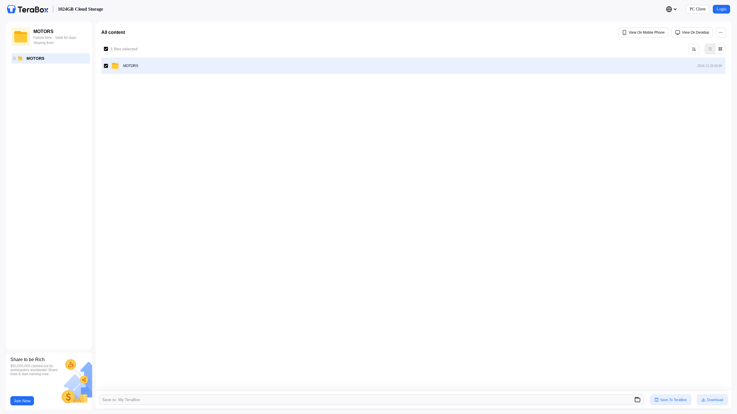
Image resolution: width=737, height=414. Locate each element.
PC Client (698, 9)
